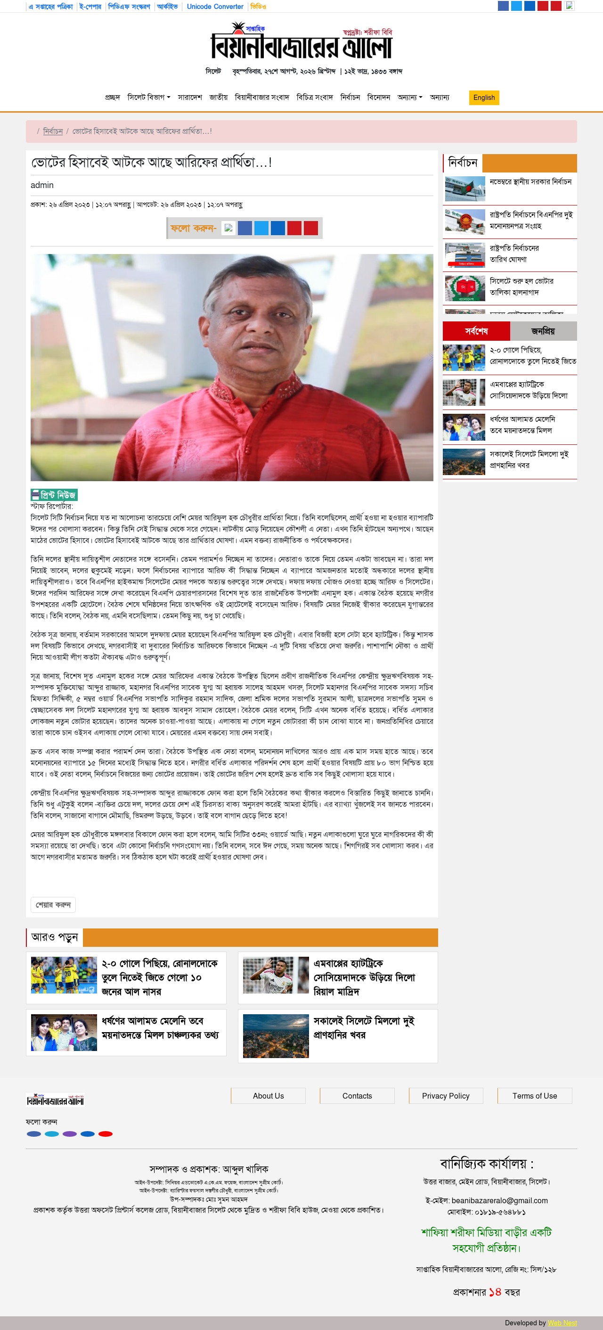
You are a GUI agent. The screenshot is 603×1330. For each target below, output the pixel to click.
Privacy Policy (446, 1096)
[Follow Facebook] (34, 1134)
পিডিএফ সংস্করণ (129, 6)
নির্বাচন (350, 97)
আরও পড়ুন (55, 937)
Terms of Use (535, 1096)
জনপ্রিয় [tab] (543, 331)
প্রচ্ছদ (112, 97)
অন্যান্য (407, 97)
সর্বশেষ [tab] (476, 331)
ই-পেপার (90, 6)
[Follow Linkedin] (88, 1134)
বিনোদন (378, 97)
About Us (268, 1096)
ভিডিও (258, 6)
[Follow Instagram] (52, 1134)
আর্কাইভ (167, 6)
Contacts (357, 1096)
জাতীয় (219, 97)
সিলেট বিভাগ (146, 97)
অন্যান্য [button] (441, 97)
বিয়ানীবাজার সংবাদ (262, 97)
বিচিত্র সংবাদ (315, 97)
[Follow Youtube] (105, 1134)
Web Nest (562, 1323)
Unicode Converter (214, 6)
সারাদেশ (190, 97)
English (484, 97)
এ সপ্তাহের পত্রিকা (51, 6)
